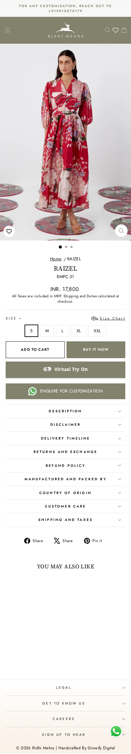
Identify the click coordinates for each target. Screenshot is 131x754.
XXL (97, 331)
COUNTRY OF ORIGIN (65, 492)
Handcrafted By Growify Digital (86, 748)
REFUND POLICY (65, 465)
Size (65, 318)
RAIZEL (74, 259)
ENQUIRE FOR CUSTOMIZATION (71, 391)
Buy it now (95, 349)
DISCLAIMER (65, 424)
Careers (64, 718)
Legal (64, 687)
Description (65, 411)
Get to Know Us (63, 703)
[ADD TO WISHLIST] (9, 231)
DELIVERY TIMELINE (65, 438)
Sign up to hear (64, 734)
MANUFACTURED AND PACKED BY (65, 479)
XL (79, 331)
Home (55, 259)
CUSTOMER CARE (65, 506)
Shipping (71, 296)
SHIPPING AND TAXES (65, 519)
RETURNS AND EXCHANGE (65, 451)
